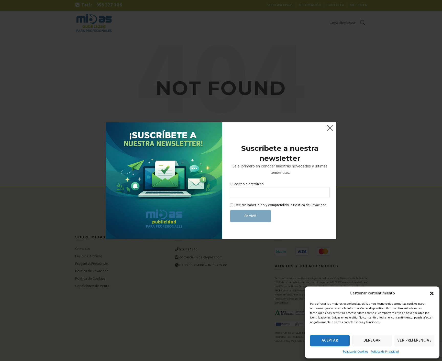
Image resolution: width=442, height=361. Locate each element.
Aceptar (330, 340)
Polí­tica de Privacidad (385, 351)
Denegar (372, 340)
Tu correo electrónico (247, 184)
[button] (431, 293)
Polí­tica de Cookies (355, 351)
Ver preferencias (414, 340)
